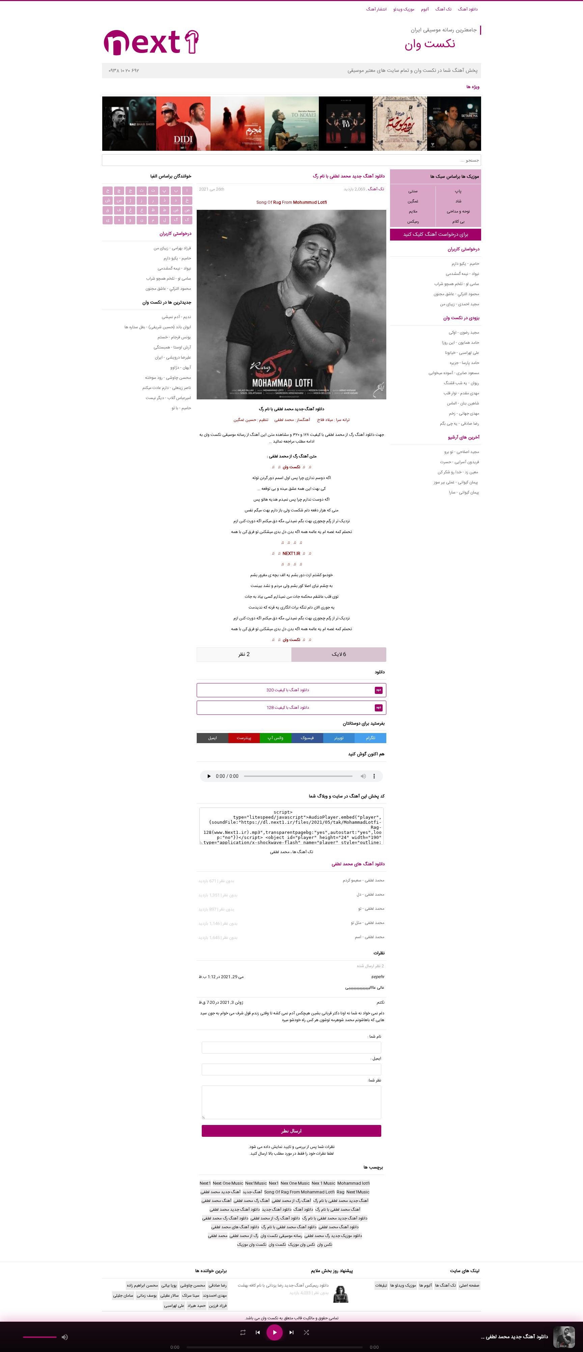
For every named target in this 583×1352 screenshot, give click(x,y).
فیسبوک (307, 738)
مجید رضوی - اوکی (464, 332)
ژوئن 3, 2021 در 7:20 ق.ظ (221, 1002)
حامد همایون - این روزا (460, 342)
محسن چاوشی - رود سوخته (168, 377)
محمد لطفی (284, 409)
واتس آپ (275, 738)
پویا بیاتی (169, 1285)
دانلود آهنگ (468, 9)
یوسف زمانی (147, 1295)
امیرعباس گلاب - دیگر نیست (168, 398)
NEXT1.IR (291, 553)
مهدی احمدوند (215, 1295)
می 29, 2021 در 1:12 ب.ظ (221, 977)
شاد (458, 201)
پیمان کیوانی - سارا (464, 492)
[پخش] (275, 1332)
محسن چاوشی (192, 1285)
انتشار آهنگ (376, 9)
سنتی (413, 191)
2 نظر (244, 654)
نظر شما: (374, 1080)
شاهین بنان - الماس (463, 403)
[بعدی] (291, 1332)
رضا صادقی (218, 1285)
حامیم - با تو (181, 408)
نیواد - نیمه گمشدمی (462, 274)
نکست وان (291, 467)
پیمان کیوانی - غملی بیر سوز (456, 482)
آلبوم (425, 9)
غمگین (413, 201)
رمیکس (413, 221)
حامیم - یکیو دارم (465, 263)
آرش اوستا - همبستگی (172, 347)
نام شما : (374, 1036)
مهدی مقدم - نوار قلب (461, 393)
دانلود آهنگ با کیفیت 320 (324, 690)
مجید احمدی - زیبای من (459, 304)
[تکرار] (243, 1332)
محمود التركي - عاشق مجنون (456, 294)
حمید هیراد (196, 1305)
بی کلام (458, 221)
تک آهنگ (443, 9)
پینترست (244, 738)
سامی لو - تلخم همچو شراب (456, 284)
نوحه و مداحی (458, 211)
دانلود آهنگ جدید (309, 409)
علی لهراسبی (174, 1305)
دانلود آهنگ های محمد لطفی (358, 864)
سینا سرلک (190, 1295)
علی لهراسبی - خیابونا (462, 352)
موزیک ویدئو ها (403, 1285)
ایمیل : (375, 1058)
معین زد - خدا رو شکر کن (458, 472)
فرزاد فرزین (218, 1305)
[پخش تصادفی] (306, 1332)
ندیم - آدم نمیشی (176, 317)
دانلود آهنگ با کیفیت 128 (324, 707)
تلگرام (370, 738)
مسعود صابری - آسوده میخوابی (453, 373)
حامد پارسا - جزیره (464, 363)
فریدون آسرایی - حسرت (459, 462)
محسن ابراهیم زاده (142, 1285)
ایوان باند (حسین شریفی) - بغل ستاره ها (157, 327)
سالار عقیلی (169, 1295)
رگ (295, 456)
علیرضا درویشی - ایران (173, 357)
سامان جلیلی (123, 1295)
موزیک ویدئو (403, 9)
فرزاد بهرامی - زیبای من (172, 248)
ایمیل (212, 738)
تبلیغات (381, 1285)
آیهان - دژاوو (180, 367)
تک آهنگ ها (303, 852)
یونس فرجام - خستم (174, 337)
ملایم (413, 211)
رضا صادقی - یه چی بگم (459, 423)
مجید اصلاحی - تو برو (461, 452)
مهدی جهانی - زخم (464, 413)
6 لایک (339, 654)
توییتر (338, 738)
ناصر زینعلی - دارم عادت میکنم (166, 388)
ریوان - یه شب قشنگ (461, 383)
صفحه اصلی (469, 1285)
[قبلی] (258, 1332)
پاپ (458, 191)
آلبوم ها (425, 1285)
